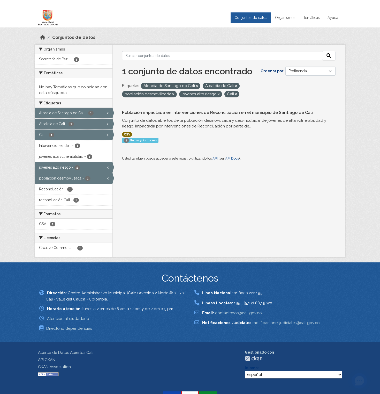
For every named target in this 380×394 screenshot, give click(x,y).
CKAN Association (54, 366)
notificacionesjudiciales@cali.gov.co (287, 322)
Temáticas (311, 18)
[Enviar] (329, 55)
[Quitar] (197, 86)
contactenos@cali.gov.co (238, 313)
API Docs (232, 158)
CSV (127, 134)
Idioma (251, 368)
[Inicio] (42, 37)
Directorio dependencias (69, 328)
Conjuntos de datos (250, 18)
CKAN (253, 358)
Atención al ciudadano (68, 318)
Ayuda (333, 18)
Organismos (285, 18)
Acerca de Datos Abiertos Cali (65, 352)
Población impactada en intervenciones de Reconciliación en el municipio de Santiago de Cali (217, 112)
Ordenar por (272, 71)
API (215, 158)
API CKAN (46, 359)
